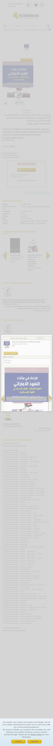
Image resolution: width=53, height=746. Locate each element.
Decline (34, 741)
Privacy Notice (36, 734)
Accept (18, 741)
